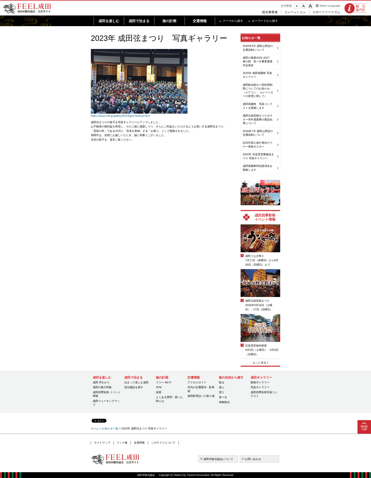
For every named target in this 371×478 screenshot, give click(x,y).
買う (221, 392)
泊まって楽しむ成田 (136, 382)
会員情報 (139, 442)
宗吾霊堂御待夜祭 (256, 345)
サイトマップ (102, 442)
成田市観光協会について (218, 459)
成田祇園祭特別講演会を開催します (257, 167)
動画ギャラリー (260, 382)
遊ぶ (221, 387)
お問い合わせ (253, 459)
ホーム (95, 428)
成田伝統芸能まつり (257, 300)
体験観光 (224, 402)
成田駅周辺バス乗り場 (200, 395)
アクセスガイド (196, 382)
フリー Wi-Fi (163, 382)
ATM (159, 387)
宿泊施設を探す (133, 387)
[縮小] (296, 5)
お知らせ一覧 (251, 37)
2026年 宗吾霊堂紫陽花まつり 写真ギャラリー (258, 156)
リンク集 (122, 442)
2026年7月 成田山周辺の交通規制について (258, 133)
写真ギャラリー (260, 387)
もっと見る (259, 362)
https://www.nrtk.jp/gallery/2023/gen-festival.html (120, 115)
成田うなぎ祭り (254, 255)
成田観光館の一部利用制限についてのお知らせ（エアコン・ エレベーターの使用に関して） (258, 90)
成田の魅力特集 (102, 387)
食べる (223, 397)
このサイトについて (163, 442)
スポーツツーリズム (326, 12)
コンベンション (295, 12)
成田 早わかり (101, 382)
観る (221, 382)
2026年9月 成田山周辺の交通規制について (258, 47)
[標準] (303, 5)
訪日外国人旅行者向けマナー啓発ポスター (257, 144)
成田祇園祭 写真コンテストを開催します (257, 105)
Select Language (330, 5)
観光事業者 (270, 12)
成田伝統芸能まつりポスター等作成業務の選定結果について (257, 119)
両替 (158, 392)
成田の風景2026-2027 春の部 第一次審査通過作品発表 (257, 61)
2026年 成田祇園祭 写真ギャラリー (257, 74)
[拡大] (310, 5)
